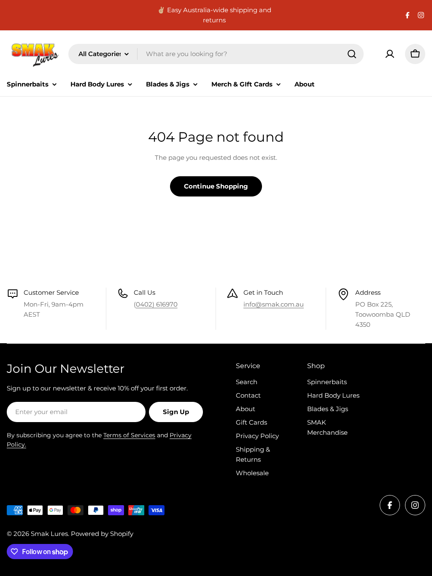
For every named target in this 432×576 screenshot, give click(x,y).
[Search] (352, 54)
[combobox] (216, 54)
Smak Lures (49, 534)
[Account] (390, 54)
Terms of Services (129, 435)
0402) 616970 (157, 304)
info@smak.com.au (273, 304)
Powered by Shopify (102, 534)
